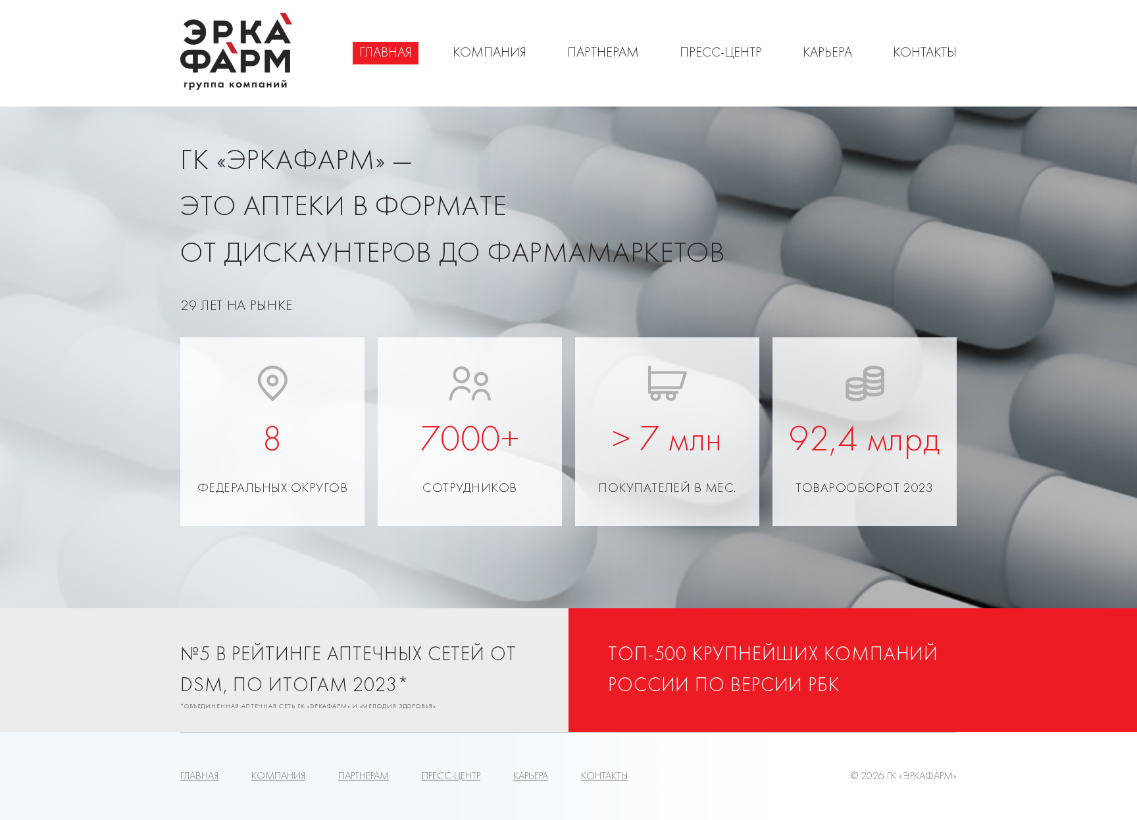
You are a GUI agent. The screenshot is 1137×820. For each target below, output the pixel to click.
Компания (489, 53)
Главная (385, 53)
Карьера (827, 53)
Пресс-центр (721, 53)
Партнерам (603, 53)
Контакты (925, 53)
